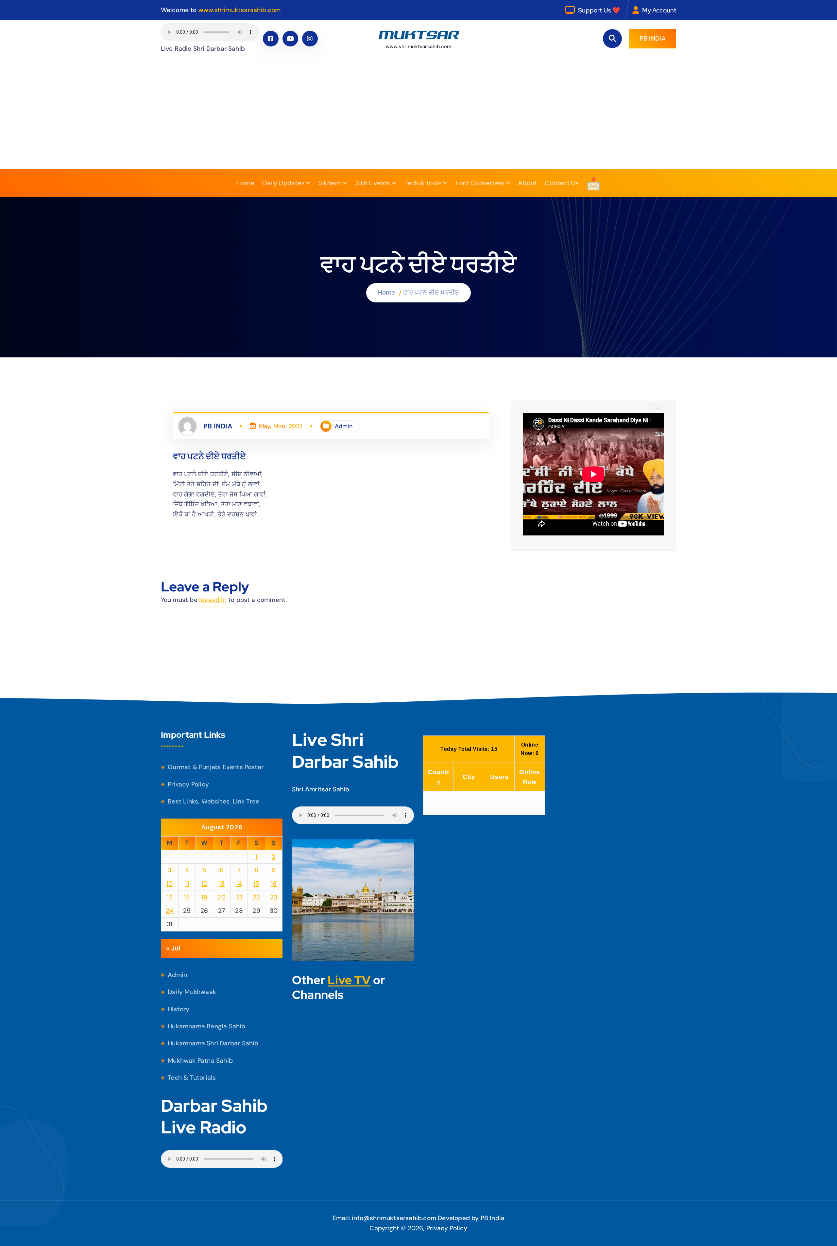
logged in (213, 600)
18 (187, 897)
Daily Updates (283, 182)
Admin (343, 426)
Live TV (349, 980)
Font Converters (479, 182)
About (527, 182)
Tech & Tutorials (192, 1078)
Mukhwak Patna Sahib (200, 1060)
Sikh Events (372, 182)
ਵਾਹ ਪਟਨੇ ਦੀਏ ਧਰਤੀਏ (431, 292)
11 (187, 883)
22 (256, 897)
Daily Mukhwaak (192, 992)
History (178, 1009)
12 (204, 883)
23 (274, 897)
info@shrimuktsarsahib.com (394, 1218)
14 (239, 883)
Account (664, 10)
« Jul (173, 948)
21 (239, 897)
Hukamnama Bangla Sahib (206, 1026)
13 (222, 883)
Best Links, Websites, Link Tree (213, 801)
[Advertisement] (418, 120)
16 (274, 883)
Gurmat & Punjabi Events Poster (216, 767)
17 (169, 897)
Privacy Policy (188, 784)
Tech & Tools (422, 182)
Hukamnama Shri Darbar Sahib (213, 1043)
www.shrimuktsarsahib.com (239, 10)
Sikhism (329, 182)
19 (204, 897)
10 (169, 883)
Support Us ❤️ (599, 10)
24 (170, 911)
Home (245, 182)
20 (221, 897)
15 (256, 883)
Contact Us (561, 182)
